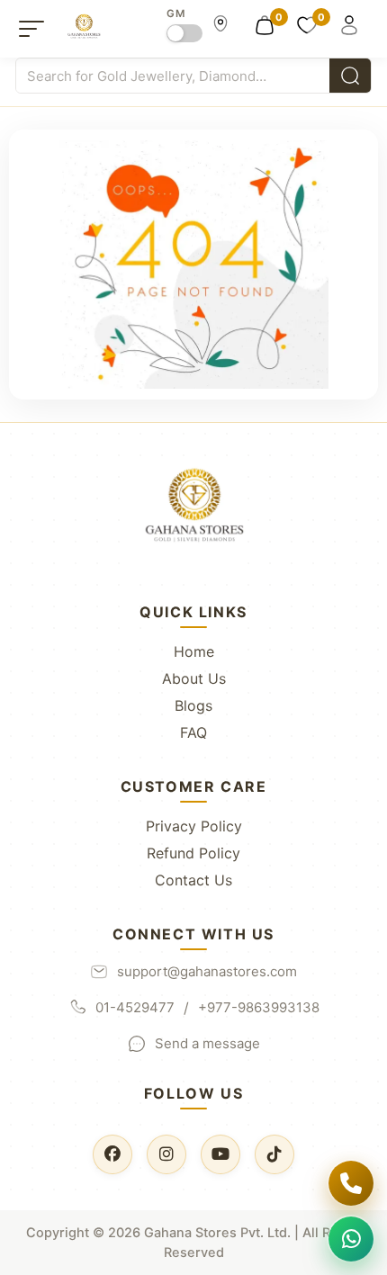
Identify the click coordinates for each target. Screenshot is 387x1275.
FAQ (193, 732)
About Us (194, 678)
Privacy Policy (194, 826)
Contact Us (193, 880)
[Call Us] (351, 1183)
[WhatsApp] (351, 1239)
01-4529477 (135, 1007)
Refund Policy (193, 853)
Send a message (207, 1043)
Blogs (193, 705)
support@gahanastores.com (207, 971)
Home (194, 651)
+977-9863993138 (259, 1007)
